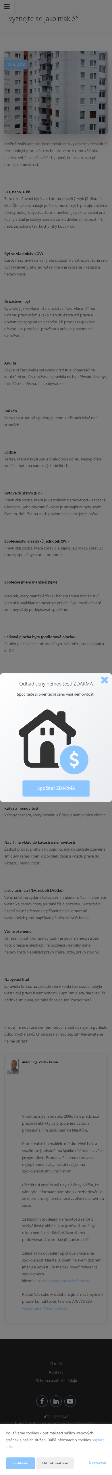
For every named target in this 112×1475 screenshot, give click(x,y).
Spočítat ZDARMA (56, 788)
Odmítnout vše (55, 1463)
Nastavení (97, 1462)
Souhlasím (20, 1463)
